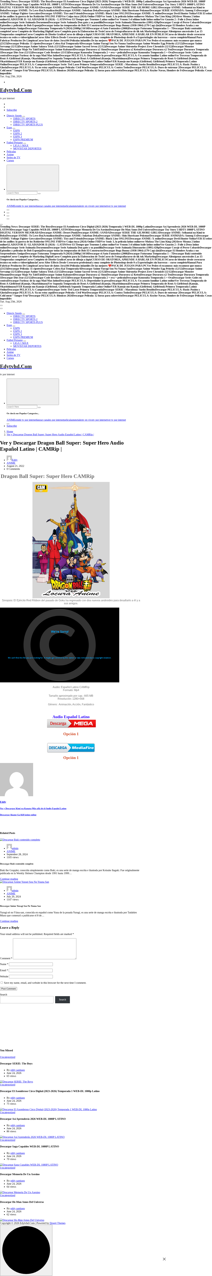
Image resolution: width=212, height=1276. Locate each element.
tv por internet (100, 206)
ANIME (11, 206)
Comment (6, 958)
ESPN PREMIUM (23, 139)
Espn (9, 127)
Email (4, 970)
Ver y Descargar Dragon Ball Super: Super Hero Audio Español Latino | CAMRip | (50, 434)
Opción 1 (71, 734)
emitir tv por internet (26, 206)
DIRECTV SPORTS (24, 118)
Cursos (10, 160)
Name (4, 964)
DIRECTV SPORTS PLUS (28, 124)
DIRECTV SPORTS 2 (25, 121)
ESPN (16, 130)
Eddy (15, 460)
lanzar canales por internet (50, 206)
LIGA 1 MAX (20, 145)
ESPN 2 (17, 133)
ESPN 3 (17, 136)
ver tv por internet (116, 206)
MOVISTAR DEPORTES (27, 148)
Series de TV (13, 157)
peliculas (68, 206)
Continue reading (9, 878)
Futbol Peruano (15, 142)
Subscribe (12, 110)
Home (10, 431)
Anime (10, 154)
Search (3, 994)
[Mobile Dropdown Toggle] (23, 116)
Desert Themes (57, 1223)
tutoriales (77, 206)
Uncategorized (7, 1057)
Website (4, 976)
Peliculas (11, 151)
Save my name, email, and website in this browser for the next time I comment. (45, 982)
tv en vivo (87, 206)
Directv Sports (14, 115)
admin (15, 848)
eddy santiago (17, 1070)
